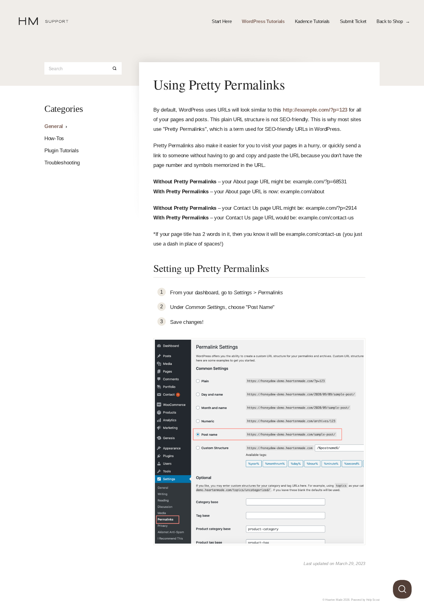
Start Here (222, 21)
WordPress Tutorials (263, 21)
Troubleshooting (62, 163)
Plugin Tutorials (61, 151)
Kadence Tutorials (312, 21)
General (54, 126)
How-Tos (54, 138)
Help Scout (373, 599)
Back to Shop (390, 21)
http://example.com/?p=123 (315, 110)
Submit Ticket (353, 21)
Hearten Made (334, 599)
